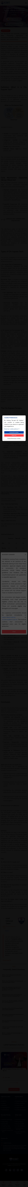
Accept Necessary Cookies (14, 438)
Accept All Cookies (14, 432)
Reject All (14, 435)
